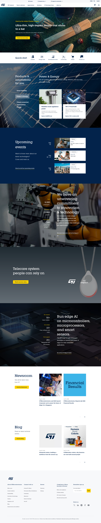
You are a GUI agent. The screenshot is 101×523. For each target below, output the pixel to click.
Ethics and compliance (61, 489)
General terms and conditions (13, 506)
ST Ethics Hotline (60, 492)
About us (59, 5)
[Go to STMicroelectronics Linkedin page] (77, 505)
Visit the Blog (20, 438)
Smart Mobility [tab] (22, 90)
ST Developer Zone (49, 5)
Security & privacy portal (62, 497)
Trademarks (58, 518)
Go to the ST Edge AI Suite (64, 352)
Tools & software (21, 5)
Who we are (10, 488)
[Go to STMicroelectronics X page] (74, 505)
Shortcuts (42, 488)
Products (11, 5)
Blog (8, 504)
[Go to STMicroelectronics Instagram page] (81, 505)
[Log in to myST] (99, 5)
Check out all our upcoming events (24, 168)
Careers (9, 498)
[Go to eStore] (95, 5)
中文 (94, 1)
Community (26, 493)
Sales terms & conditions (50, 518)
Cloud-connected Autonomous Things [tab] (23, 104)
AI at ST (25, 501)
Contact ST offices (27, 488)
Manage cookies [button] (75, 518)
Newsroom (26, 496)
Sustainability (10, 493)
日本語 (91, 1)
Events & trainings (27, 498)
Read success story (21, 282)
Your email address (76, 488)
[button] (84, 417)
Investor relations (11, 490)
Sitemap (42, 490)
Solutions (39, 5)
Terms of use (42, 518)
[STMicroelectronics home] (3, 5)
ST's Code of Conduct (61, 495)
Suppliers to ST (11, 501)
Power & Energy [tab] (22, 96)
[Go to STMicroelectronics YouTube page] (88, 505)
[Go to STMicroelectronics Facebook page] (85, 505)
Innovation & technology (12, 496)
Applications (31, 5)
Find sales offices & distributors (30, 490)
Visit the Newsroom (22, 387)
